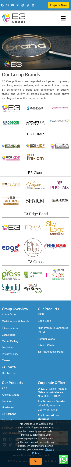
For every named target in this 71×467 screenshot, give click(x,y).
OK (35, 461)
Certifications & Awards (15, 321)
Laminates (8, 401)
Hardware (8, 407)
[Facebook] (2, 5)
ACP (4, 388)
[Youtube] (12, 5)
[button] (63, 18)
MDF (41, 314)
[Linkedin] (33, 5)
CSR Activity (9, 366)
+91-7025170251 (48, 410)
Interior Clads (46, 345)
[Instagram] (7, 5)
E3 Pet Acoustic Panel (51, 351)
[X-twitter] (17, 5)
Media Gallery (10, 341)
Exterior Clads (46, 338)
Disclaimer (8, 347)
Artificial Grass (10, 394)
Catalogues (9, 334)
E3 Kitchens (9, 413)
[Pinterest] (22, 5)
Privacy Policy (10, 353)
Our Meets (8, 373)
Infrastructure (10, 328)
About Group (9, 314)
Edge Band (44, 320)
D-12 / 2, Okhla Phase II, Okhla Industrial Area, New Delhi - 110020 (52, 392)
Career (6, 360)
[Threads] (28, 5)
